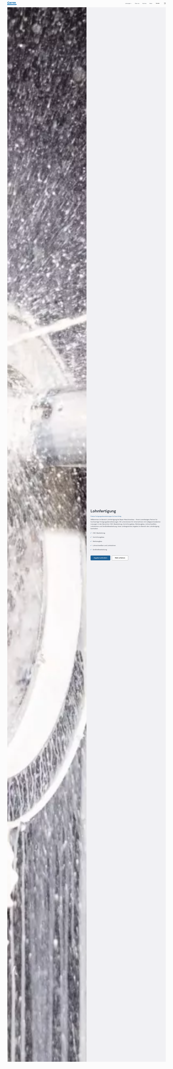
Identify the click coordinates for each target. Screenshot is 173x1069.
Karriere (144, 3)
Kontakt (157, 3)
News (150, 3)
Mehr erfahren (120, 558)
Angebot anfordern (100, 558)
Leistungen (128, 3)
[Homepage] (12, 3)
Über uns (137, 3)
